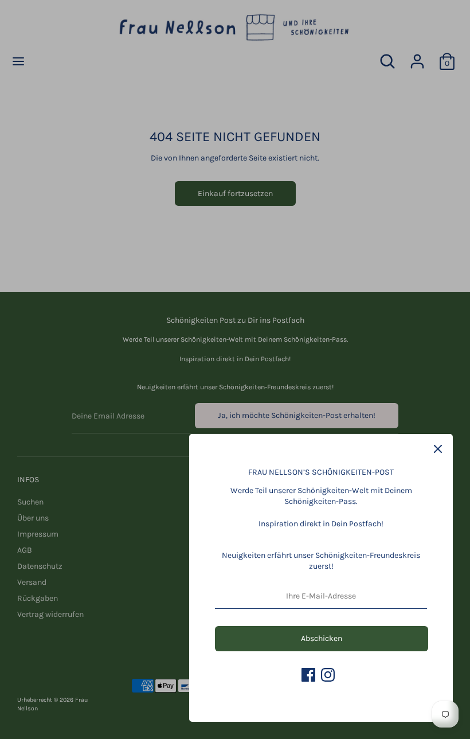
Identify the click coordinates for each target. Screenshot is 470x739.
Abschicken (321, 638)
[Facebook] (308, 675)
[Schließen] (438, 449)
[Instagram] (328, 675)
